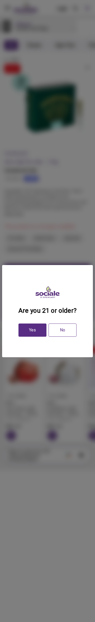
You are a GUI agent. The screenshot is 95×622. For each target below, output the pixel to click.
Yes (32, 329)
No (62, 329)
